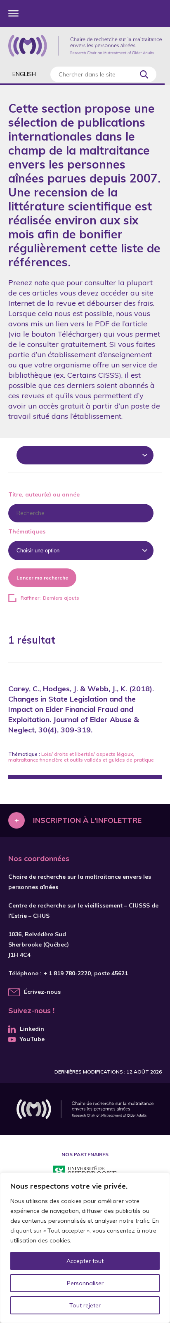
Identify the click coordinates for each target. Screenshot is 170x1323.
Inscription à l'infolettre (87, 820)
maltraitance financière (35, 760)
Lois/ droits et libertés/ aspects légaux (87, 754)
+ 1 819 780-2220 (67, 973)
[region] (85, 1248)
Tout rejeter (85, 1305)
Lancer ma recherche (42, 578)
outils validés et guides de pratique (112, 760)
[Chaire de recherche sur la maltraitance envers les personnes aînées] (85, 46)
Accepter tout (85, 1261)
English (24, 74)
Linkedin (32, 1028)
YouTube (32, 1039)
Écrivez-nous (42, 991)
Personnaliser (85, 1283)
